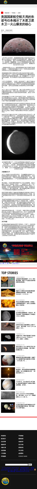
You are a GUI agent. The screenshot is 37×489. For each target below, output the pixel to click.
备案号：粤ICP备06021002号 (24, 470)
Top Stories (9, 272)
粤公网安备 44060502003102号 (18, 471)
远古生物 (20, 444)
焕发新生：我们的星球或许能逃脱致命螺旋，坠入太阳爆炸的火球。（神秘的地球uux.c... (25, 371)
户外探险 (3, 453)
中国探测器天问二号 (20, 334)
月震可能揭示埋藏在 (20, 311)
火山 (13, 263)
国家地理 (20, 438)
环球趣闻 (3, 456)
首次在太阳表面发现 (20, 300)
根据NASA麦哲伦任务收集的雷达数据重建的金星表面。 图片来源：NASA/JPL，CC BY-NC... (25, 292)
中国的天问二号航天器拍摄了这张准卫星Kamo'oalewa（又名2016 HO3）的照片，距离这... (25, 337)
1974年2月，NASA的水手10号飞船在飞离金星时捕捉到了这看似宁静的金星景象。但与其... (25, 383)
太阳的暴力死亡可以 (20, 344)
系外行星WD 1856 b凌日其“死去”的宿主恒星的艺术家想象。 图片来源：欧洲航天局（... (26, 348)
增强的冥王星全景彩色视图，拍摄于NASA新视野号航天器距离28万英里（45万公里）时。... (25, 359)
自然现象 (3, 450)
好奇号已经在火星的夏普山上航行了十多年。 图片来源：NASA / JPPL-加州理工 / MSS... (26, 326)
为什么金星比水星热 (20, 289)
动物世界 (20, 441)
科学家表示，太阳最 (20, 367)
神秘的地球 (7, 12)
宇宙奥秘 (13, 12)
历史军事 (3, 441)
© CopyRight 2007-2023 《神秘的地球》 (16, 468)
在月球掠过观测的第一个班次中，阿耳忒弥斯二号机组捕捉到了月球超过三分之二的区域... (25, 314)
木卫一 (17, 263)
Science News (22, 456)
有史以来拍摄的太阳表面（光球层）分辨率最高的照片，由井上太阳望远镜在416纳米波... (25, 303)
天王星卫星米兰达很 (20, 402)
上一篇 (2, 263)
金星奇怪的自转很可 (20, 379)
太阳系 (19, 12)
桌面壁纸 (20, 453)
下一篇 (6, 263)
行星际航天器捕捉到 (20, 277)
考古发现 (20, 450)
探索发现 (20, 447)
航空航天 (3, 438)
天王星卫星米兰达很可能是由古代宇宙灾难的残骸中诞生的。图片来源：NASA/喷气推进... (25, 406)
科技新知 (3, 435)
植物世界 (3, 444)
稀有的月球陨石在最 (20, 392)
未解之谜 (3, 447)
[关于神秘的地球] (6, 481)
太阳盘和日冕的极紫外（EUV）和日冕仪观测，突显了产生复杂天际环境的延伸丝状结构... (25, 280)
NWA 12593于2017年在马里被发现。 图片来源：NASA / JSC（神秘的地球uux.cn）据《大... (26, 395)
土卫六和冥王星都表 (20, 355)
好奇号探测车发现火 (20, 323)
